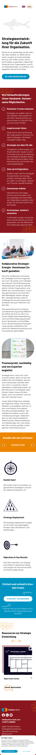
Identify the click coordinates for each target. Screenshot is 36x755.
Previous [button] (13, 641)
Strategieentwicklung (11, 729)
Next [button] (19, 641)
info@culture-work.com (11, 720)
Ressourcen (7, 734)
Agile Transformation (11, 727)
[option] (17, 668)
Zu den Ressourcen (15, 77)
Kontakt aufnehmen (18, 599)
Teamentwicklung (10, 731)
